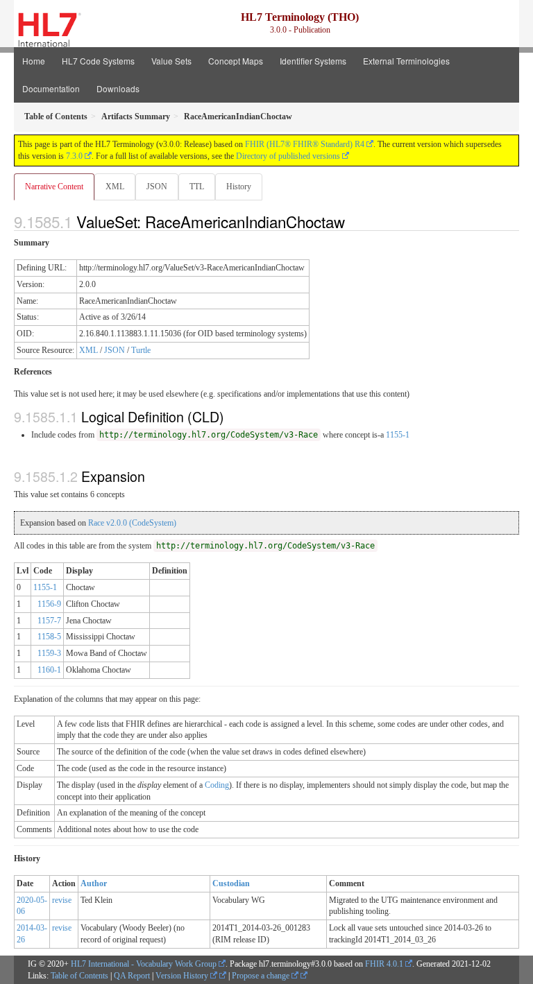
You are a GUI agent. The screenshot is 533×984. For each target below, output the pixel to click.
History (238, 186)
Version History (182, 976)
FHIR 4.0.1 (384, 964)
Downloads (117, 88)
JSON (156, 186)
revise (61, 900)
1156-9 (49, 604)
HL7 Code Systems (98, 61)
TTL (196, 186)
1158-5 (49, 636)
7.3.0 (74, 156)
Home (33, 61)
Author (94, 883)
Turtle (141, 350)
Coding (217, 785)
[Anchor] (352, 221)
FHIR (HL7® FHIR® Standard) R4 (304, 144)
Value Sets (171, 61)
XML (114, 186)
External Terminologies (406, 61)
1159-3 (49, 653)
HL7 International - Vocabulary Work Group (144, 964)
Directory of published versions (288, 156)
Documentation (51, 88)
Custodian (231, 883)
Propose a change (261, 976)
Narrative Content (54, 186)
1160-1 (49, 670)
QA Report (132, 976)
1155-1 (397, 435)
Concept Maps (235, 61)
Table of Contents (79, 976)
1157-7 (49, 620)
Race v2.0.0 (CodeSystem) (132, 523)
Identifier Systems (313, 61)
